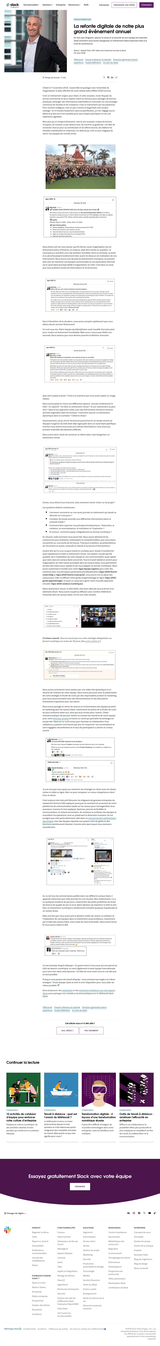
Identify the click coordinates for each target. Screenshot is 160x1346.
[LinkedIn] (112, 77)
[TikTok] (155, 1213)
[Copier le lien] (116, 77)
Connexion (104, 5)
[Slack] (12, 5)
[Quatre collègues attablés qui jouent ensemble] (23, 1090)
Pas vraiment (91, 1030)
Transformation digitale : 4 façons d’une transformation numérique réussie (99, 1117)
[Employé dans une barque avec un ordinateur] (61, 1090)
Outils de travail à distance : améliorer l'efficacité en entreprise (136, 1117)
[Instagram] (134, 1213)
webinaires (67, 990)
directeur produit (61, 718)
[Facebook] (108, 77)
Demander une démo (124, 5)
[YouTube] (149, 1213)
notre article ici (93, 641)
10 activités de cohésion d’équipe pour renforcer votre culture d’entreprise (21, 1117)
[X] (144, 1213)
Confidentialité (29, 1329)
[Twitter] (104, 77)
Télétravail (78, 59)
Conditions (42, 1329)
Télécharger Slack (11, 1329)
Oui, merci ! (68, 1030)
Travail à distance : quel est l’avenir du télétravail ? (60, 1115)
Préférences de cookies (58, 1329)
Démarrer (146, 5)
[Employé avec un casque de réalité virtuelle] (99, 1090)
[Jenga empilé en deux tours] (137, 1090)
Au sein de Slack (110, 62)
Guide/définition (93, 62)
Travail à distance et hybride (98, 59)
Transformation (82, 19)
